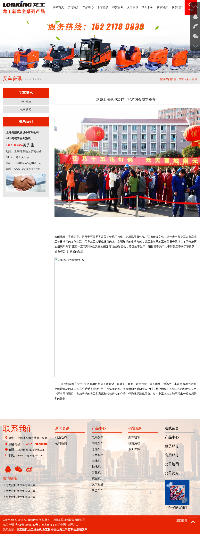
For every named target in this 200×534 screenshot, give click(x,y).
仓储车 (96, 449)
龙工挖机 (22, 529)
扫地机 (96, 466)
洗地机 (96, 460)
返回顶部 (181, 520)
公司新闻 (25, 109)
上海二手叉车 (65, 529)
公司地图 (172, 464)
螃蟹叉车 (98, 490)
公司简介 (73, 7)
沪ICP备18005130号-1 (27, 524)
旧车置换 (102, 7)
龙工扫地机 (49, 529)
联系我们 (177, 7)
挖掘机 (96, 478)
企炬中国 (60, 524)
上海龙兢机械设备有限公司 (19, 485)
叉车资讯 (132, 7)
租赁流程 (134, 443)
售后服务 (147, 7)
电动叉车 (98, 437)
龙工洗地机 (35, 529)
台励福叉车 (80, 529)
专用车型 (98, 455)
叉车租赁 (98, 484)
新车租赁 (134, 437)
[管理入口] (73, 524)
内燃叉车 (98, 443)
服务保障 (134, 449)
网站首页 (58, 7)
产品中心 (88, 7)
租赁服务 (117, 7)
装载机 (96, 472)
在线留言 (162, 7)
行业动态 (25, 101)
